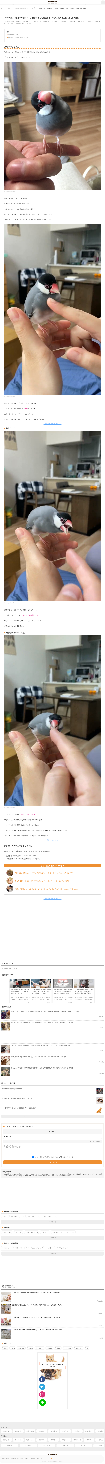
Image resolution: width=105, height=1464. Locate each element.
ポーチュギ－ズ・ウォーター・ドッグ (64, 1232)
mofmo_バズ (7, 969)
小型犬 (6, 1348)
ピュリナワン (46, 1445)
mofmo (52, 2)
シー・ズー (19, 1232)
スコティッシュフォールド (35, 1248)
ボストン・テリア (34, 1216)
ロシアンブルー (19, 1248)
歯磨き (58, 1348)
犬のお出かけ (89, 1431)
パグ (23, 1216)
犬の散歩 (77, 1431)
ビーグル (14, 1216)
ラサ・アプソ (7, 1232)
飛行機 (50, 1348)
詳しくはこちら (52, 840)
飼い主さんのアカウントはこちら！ (18, 37)
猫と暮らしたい (30, 1440)
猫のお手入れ (65, 1440)
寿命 (13, 1348)
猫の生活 (89, 1440)
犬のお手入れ (65, 1431)
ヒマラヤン (51, 1248)
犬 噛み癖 (65, 1445)
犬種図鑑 (53, 1237)
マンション (68, 1348)
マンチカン (7, 1248)
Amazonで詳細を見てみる (53, 424)
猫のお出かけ (77, 1440)
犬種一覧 (53, 1222)
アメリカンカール (63, 1248)
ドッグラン (41, 1348)
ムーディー (46, 1232)
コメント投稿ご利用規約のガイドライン (46, 1157)
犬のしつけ (6, 1431)
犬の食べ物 (18, 1431)
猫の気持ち (54, 1440)
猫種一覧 (53, 1253)
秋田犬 (6, 1216)
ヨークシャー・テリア (50, 1216)
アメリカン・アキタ (32, 1232)
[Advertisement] (52, 929)
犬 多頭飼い (10, 1445)
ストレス (21, 1348)
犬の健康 (41, 1431)
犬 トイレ (83, 1445)
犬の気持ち (54, 1431)
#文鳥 (28, 851)
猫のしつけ (6, 1440)
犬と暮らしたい (30, 1431)
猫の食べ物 (18, 1440)
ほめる (31, 1348)
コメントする (52, 1162)
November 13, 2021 (29, 856)
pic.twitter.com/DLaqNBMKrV (40, 851)
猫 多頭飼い (28, 1445)
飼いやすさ (79, 1348)
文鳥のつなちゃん (13, 34)
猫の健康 (41, 1440)
